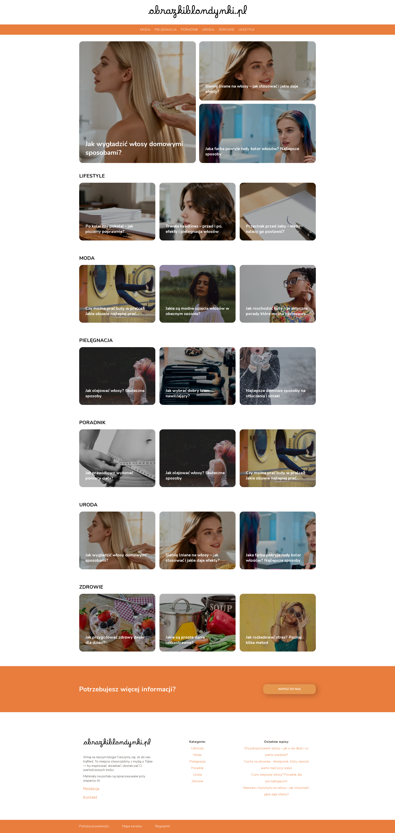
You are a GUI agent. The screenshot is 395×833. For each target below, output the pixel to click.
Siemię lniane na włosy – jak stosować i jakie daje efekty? (251, 89)
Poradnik (189, 29)
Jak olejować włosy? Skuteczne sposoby (114, 393)
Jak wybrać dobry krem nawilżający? (188, 393)
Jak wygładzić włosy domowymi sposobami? (134, 148)
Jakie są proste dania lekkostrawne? (185, 640)
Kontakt (90, 797)
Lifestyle (247, 29)
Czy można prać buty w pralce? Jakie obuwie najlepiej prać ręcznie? (114, 311)
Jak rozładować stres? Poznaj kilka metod (274, 640)
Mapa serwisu (132, 826)
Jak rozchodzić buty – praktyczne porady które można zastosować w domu (277, 311)
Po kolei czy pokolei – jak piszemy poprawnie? (109, 229)
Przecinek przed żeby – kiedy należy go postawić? (273, 229)
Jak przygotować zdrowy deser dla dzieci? (115, 640)
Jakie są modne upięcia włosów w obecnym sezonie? (197, 311)
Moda (145, 29)
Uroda (208, 29)
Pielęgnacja (166, 29)
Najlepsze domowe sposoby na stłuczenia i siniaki (276, 393)
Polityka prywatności (94, 826)
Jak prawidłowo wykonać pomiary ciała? (109, 475)
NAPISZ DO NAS (289, 689)
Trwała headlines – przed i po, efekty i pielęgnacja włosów (194, 229)
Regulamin (162, 826)
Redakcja (91, 788)
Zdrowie (227, 29)
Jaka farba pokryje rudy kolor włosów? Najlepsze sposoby (252, 151)
